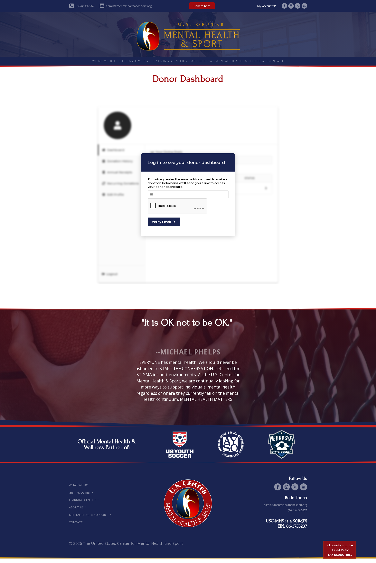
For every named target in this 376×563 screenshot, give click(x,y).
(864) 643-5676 (297, 510)
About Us (200, 61)
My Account (265, 6)
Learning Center (168, 61)
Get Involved (132, 61)
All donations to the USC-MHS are (340, 550)
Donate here (202, 6)
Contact (276, 61)
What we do (104, 61)
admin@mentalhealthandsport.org (285, 505)
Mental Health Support (238, 61)
